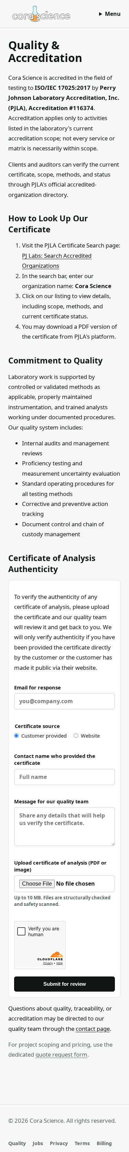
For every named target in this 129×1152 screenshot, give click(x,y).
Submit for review (64, 984)
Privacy (59, 1143)
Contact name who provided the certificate (54, 759)
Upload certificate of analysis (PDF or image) (62, 883)
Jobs (38, 1143)
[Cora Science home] (41, 14)
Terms (82, 1143)
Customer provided (44, 735)
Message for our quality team (51, 801)
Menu (113, 14)
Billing (104, 1143)
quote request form (61, 1054)
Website (90, 735)
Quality (17, 1143)
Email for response (37, 687)
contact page (93, 1029)
